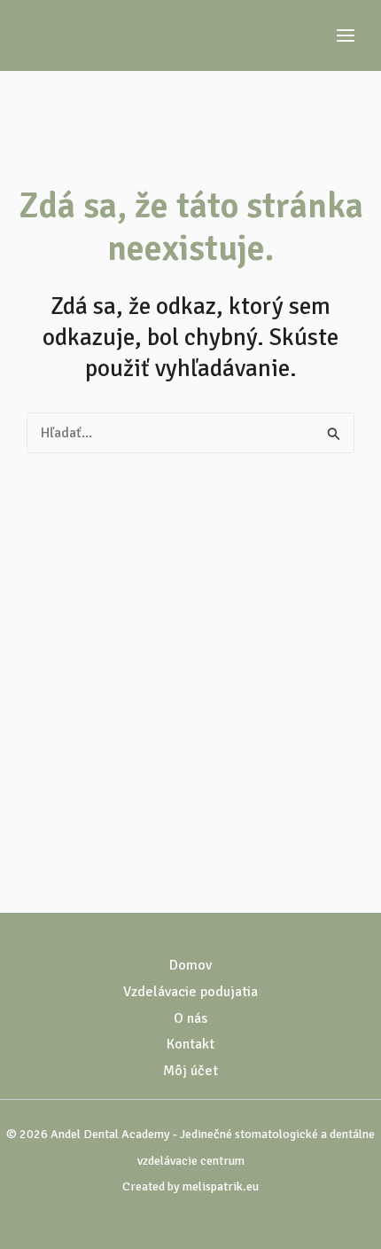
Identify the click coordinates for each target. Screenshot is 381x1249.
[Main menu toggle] (345, 35)
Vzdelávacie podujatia (190, 992)
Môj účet (190, 1071)
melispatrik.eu (221, 1186)
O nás (190, 1018)
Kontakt (190, 1044)
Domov (190, 965)
